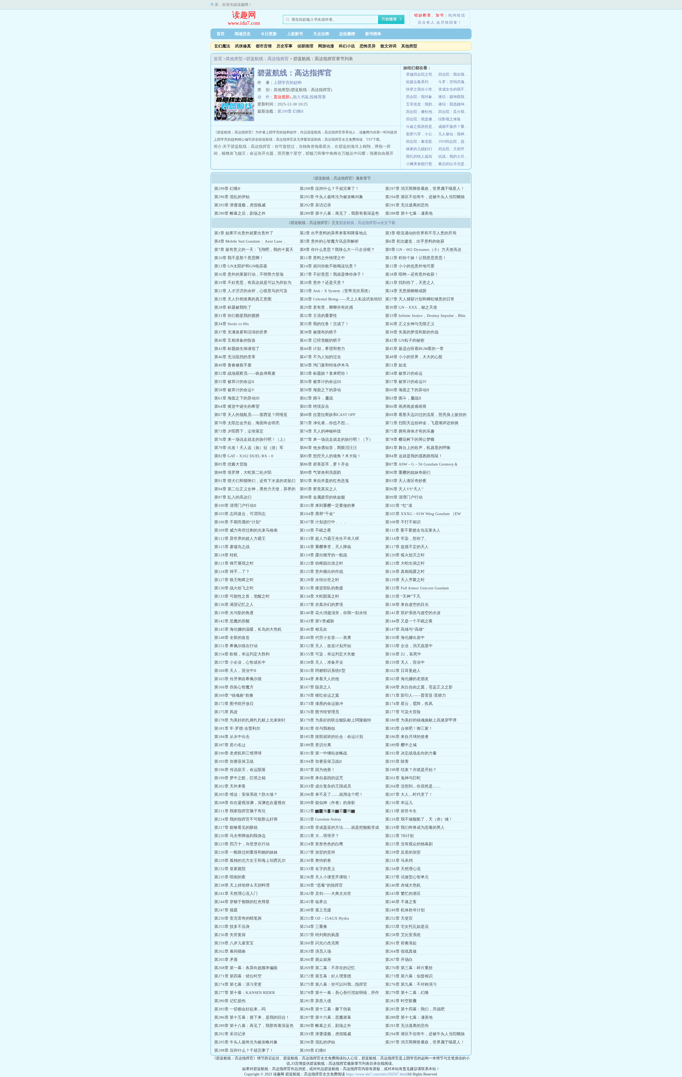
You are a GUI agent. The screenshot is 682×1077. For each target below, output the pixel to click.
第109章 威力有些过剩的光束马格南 (246, 530)
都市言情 (264, 46)
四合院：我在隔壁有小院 (454, 74)
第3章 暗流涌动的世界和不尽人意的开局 (420, 233)
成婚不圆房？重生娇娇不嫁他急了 (454, 127)
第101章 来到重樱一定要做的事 (327, 505)
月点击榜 (321, 34)
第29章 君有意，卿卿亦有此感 (326, 307)
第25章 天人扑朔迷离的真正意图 (242, 299)
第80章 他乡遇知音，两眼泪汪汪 (328, 448)
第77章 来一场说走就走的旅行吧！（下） (336, 439)
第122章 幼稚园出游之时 (321, 563)
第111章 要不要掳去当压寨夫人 (412, 530)
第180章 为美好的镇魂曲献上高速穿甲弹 (421, 720)
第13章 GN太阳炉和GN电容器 (240, 266)
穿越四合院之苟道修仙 (422, 74)
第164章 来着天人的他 (319, 679)
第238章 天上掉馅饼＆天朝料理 (242, 885)
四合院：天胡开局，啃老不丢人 (454, 149)
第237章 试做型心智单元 (407, 877)
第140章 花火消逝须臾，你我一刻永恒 (333, 613)
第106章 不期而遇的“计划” (237, 522)
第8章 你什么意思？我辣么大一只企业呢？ (337, 249)
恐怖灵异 (368, 46)
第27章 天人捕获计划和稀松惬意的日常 (419, 299)
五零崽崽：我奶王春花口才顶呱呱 (422, 104)
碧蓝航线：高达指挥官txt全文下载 (367, 223)
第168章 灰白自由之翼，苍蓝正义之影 (419, 687)
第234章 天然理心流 (403, 869)
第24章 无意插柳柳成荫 (406, 291)
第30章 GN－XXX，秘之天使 (411, 307)
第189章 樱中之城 (401, 745)
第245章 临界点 (313, 902)
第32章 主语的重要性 (318, 315)
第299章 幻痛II (290, 111)
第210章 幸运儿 (399, 803)
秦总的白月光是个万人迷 (454, 164)
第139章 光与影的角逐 (234, 613)
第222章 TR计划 (399, 836)
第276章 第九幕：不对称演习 (411, 984)
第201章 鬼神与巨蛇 (403, 778)
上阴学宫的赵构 (288, 82)
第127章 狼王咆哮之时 (234, 580)
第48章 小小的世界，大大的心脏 (414, 357)
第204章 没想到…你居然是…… (413, 786)
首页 (221, 34)
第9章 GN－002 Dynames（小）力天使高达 (423, 249)
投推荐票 (318, 97)
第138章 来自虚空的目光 (407, 604)
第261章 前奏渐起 (401, 943)
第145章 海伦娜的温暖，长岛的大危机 (248, 629)
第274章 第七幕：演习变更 (238, 984)
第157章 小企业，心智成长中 (240, 662)
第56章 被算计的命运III (320, 382)
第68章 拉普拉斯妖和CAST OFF (327, 415)
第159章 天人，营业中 (405, 662)
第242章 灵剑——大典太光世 (325, 893)
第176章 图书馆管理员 (319, 712)
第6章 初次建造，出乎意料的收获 (414, 241)
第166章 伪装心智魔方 (234, 687)
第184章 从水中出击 (232, 737)
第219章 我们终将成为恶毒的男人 (415, 827)
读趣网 (244, 14)
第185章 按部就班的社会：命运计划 (331, 737)
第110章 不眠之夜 (315, 530)
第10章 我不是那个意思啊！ (238, 258)
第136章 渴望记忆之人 (234, 604)
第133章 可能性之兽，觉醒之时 (242, 596)
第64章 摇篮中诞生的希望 (236, 406)
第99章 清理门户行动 (404, 497)
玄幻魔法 (222, 46)
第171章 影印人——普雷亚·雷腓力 (415, 695)
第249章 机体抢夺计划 (405, 910)
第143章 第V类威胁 (317, 621)
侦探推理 (305, 46)
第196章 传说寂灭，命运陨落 (240, 770)
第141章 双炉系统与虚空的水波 (413, 613)
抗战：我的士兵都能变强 (454, 156)
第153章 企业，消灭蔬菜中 (409, 646)
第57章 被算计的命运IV (406, 382)
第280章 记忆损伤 (230, 1001)
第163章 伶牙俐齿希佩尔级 (238, 679)
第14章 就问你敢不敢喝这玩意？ (328, 266)
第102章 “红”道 (398, 505)
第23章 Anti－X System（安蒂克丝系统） (336, 291)
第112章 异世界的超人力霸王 (240, 538)
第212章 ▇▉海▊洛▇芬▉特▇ (327, 811)
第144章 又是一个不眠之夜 (409, 621)
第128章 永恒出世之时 (319, 580)
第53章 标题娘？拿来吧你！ (324, 373)
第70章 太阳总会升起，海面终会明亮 (246, 423)
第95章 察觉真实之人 (318, 489)
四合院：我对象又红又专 (422, 97)
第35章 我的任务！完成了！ (324, 324)
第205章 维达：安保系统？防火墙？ (246, 794)
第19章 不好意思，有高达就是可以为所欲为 (252, 282)
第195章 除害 (397, 761)
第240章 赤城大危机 (403, 885)
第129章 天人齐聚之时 (405, 580)
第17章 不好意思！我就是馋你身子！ (332, 274)
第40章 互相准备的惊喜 (234, 340)
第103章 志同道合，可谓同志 (240, 514)
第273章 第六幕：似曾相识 (409, 976)
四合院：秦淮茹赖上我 (422, 142)
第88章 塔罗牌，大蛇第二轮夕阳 (242, 472)
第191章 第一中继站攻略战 (323, 753)
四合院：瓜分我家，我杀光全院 (454, 112)
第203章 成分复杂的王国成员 (325, 786)
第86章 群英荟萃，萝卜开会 (324, 464)
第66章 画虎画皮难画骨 (406, 406)
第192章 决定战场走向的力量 (411, 753)
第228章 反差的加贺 (403, 852)
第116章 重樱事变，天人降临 (325, 547)
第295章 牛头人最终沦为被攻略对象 (331, 197)
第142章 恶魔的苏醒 (232, 621)
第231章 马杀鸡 (399, 860)
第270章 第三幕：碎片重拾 (409, 968)
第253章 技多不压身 (232, 926)
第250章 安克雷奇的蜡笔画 (238, 918)
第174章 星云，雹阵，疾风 (409, 703)
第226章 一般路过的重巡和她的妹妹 (246, 852)
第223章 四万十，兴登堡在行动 (242, 844)
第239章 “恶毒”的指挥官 (321, 885)
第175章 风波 (226, 712)
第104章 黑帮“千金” (317, 514)
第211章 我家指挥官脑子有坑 (240, 811)
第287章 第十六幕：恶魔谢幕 (325, 1017)
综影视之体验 (449, 119)
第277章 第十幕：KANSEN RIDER (244, 992)
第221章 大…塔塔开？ (319, 836)
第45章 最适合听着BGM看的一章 (414, 348)
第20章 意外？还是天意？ (322, 282)
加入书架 (301, 97)
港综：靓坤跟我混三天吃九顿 (454, 97)
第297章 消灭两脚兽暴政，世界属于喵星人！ (425, 188)
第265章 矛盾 (226, 959)
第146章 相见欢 (313, 629)
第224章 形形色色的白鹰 (321, 844)
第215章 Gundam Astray (320, 819)
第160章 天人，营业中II (235, 670)
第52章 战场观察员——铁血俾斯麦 (244, 373)
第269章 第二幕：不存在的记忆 (327, 968)
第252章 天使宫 (399, 918)
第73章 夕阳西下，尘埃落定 (238, 431)
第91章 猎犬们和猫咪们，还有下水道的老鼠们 (254, 481)
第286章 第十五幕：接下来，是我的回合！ (252, 1017)
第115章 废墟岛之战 (232, 547)
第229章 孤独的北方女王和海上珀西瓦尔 (250, 860)
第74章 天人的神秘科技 (320, 431)
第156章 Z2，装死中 (403, 654)
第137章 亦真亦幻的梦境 (321, 604)
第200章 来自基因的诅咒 (321, 778)
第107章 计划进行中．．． (323, 522)
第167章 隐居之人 (315, 687)
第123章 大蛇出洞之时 (405, 563)
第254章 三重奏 (313, 926)
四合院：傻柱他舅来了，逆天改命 (422, 112)
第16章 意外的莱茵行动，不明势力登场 (248, 274)
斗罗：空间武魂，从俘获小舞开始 (454, 82)
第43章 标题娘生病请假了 (236, 348)
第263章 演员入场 (315, 951)
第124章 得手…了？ (232, 571)
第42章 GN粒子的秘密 (404, 340)
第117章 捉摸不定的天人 (407, 547)
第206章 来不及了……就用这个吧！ (331, 794)
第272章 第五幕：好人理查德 (325, 976)
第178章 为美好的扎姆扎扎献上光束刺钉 (250, 720)
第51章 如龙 (396, 365)
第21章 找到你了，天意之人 (410, 282)
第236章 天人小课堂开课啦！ (325, 877)
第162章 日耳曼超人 (403, 670)
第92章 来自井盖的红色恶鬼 (324, 481)
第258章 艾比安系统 (403, 935)
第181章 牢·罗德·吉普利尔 (237, 728)
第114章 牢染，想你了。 (407, 538)
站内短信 (456, 15)
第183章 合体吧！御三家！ (409, 728)
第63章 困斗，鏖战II (403, 398)
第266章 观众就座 (315, 959)
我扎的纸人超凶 (419, 156)
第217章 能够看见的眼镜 (236, 827)
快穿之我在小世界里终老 (422, 89)
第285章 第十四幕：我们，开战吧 (415, 1009)
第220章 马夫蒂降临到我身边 (240, 836)
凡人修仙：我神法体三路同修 (454, 134)
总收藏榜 (347, 34)
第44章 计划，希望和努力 (322, 348)
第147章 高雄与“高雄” (404, 629)
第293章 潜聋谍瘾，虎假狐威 (240, 205)
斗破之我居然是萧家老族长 (422, 127)
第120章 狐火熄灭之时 (405, 555)
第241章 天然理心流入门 (236, 893)
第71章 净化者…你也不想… (324, 423)
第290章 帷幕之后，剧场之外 (240, 213)
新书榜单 (373, 34)
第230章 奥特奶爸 (315, 860)
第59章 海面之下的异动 (320, 390)
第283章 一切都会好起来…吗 (240, 1009)
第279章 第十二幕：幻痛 (407, 992)
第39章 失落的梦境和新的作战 (412, 332)
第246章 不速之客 (401, 902)
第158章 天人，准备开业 (321, 662)
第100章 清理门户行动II (235, 505)
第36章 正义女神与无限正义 (410, 324)
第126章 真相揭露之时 (405, 571)
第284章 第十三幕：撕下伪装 (325, 1009)
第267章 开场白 (399, 959)
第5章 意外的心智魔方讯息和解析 (329, 241)
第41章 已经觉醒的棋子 (320, 340)
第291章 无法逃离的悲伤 (407, 205)
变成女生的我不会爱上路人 (454, 89)
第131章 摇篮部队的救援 (321, 588)
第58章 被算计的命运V (234, 390)
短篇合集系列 (417, 82)
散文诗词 (388, 46)
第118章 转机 (226, 555)
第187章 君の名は (230, 745)
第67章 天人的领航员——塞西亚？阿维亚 (250, 415)
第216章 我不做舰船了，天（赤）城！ (419, 819)
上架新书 (295, 34)
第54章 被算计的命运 (404, 373)
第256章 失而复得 (230, 935)
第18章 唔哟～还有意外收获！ (412, 274)
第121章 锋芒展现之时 (234, 563)
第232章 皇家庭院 (230, 869)
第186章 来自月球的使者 (407, 737)
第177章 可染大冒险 (403, 712)
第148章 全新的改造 (232, 637)
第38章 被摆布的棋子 (318, 332)
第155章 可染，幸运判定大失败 (327, 654)
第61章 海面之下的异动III (236, 398)
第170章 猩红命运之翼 (319, 695)
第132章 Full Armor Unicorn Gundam (417, 588)
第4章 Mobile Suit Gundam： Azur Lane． (250, 241)
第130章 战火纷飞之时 (234, 588)
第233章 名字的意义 (317, 869)
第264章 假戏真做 (401, 951)
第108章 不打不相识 (403, 522)
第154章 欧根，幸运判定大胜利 (242, 654)
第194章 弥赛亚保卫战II (321, 761)
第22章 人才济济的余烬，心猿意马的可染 (250, 291)
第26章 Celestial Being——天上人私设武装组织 (341, 299)
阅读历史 (243, 34)
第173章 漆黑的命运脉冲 (321, 703)
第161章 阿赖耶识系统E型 (323, 670)
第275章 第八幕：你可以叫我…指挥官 (333, 984)
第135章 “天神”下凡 (402, 596)
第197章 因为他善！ (317, 770)
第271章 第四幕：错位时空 (238, 976)
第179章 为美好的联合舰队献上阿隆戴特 (335, 720)
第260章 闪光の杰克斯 (319, 943)
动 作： (265, 97)
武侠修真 (243, 46)
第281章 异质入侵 (315, 1001)
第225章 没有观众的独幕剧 (409, 844)
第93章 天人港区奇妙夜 (406, 481)
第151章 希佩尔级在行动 (236, 646)
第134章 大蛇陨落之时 (319, 596)
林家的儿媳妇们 (419, 149)
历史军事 (285, 46)
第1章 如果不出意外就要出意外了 (243, 233)
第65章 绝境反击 (314, 406)
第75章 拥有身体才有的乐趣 (410, 431)
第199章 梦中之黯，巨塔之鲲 (240, 778)
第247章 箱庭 (226, 910)
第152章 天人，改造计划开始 (325, 646)
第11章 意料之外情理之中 (322, 258)
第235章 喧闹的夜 (230, 877)
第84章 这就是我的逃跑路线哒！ (414, 456)
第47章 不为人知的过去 (320, 357)
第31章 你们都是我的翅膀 (236, 315)
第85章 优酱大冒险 (230, 464)
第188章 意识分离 (315, 745)
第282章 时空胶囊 (401, 1001)
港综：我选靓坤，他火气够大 (454, 104)
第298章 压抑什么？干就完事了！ (329, 188)
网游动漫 (326, 46)
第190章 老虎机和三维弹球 (238, 753)
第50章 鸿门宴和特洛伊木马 (324, 365)
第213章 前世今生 (401, 811)
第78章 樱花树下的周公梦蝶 (410, 439)
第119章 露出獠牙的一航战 (323, 555)
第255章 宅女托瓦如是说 (407, 926)
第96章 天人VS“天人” (404, 489)
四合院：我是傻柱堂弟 (422, 119)
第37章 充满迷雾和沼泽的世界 (240, 332)
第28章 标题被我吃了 (232, 307)
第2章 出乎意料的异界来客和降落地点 (333, 233)
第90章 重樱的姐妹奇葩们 (408, 472)
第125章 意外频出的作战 (321, 571)
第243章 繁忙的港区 (403, 893)
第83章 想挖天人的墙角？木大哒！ (330, 456)
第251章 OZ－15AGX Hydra (324, 918)
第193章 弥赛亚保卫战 (234, 761)
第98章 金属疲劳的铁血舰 (322, 497)
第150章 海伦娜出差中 (405, 637)
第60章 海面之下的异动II (407, 390)
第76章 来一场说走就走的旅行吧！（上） (250, 439)
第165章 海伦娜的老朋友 (407, 679)
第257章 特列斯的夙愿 (319, 935)
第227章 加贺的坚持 (317, 852)
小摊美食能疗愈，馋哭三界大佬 (422, 164)
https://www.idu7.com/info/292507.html (376, 1074)
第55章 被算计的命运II (234, 382)
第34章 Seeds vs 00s (231, 324)
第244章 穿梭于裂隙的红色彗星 (242, 902)
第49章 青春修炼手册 (232, 365)
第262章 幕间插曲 (230, 951)
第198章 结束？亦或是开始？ (411, 770)
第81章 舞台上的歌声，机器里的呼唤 (417, 448)
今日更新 (269, 34)
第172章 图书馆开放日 (234, 703)
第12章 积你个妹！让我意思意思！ (415, 258)
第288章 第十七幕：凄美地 (409, 213)
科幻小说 (347, 46)
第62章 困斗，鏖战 (316, 398)
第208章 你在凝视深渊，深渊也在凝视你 (250, 803)
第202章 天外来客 (230, 786)
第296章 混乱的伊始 (232, 197)
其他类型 (409, 46)
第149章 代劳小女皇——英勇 (325, 637)
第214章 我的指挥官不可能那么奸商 (246, 819)
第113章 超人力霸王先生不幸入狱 (329, 538)
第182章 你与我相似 (317, 728)
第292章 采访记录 (315, 205)
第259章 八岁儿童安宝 (234, 943)
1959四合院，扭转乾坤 (454, 142)
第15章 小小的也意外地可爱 (410, 266)
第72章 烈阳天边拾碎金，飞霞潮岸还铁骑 (421, 423)
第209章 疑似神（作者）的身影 (327, 803)
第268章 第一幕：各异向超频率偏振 (246, 968)
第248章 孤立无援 (315, 910)
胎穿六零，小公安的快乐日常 (422, 134)
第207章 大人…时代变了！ (409, 794)
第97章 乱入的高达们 (232, 497)
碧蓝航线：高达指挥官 (267, 58)
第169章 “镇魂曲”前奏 (233, 695)
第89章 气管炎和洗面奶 (320, 472)
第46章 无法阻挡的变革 (234, 357)
